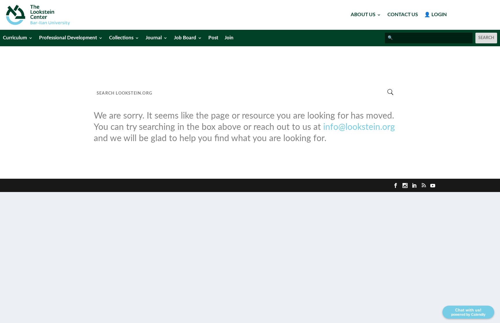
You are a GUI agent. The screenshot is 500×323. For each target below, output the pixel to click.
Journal (154, 38)
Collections (121, 38)
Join (229, 38)
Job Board (185, 38)
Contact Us (402, 15)
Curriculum (15, 38)
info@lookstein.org (359, 127)
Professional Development (68, 38)
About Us (363, 15)
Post (213, 38)
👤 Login (435, 15)
